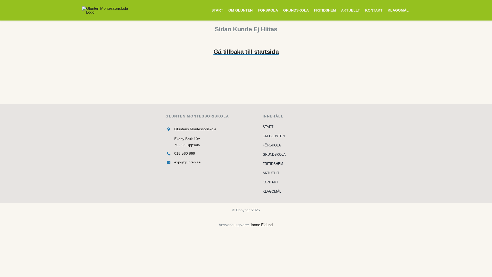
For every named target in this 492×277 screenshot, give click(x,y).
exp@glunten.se (187, 162)
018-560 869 (184, 153)
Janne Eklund (261, 225)
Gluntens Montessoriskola (195, 129)
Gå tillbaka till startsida (246, 51)
